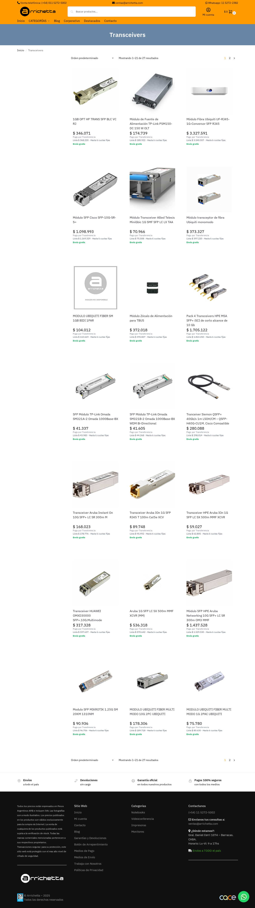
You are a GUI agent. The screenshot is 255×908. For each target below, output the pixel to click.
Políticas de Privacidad (88, 870)
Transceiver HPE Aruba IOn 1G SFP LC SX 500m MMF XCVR (207, 515)
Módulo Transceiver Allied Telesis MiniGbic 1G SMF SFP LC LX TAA (152, 220)
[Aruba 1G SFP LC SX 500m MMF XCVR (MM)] (152, 583)
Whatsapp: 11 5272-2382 (223, 3)
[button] (229, 11)
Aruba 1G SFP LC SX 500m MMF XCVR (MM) (151, 613)
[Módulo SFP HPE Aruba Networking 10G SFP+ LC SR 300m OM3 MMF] (209, 583)
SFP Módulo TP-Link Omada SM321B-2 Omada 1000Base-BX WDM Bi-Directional (152, 418)
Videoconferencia (142, 819)
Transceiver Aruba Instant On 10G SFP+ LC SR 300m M (93, 515)
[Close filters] (62, 58)
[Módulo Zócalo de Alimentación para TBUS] (152, 288)
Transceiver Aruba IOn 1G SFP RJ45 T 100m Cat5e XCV (150, 515)
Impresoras (138, 825)
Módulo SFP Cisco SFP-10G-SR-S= (94, 220)
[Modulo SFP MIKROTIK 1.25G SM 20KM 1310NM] (95, 681)
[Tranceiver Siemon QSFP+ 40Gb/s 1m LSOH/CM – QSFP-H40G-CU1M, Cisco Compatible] (209, 386)
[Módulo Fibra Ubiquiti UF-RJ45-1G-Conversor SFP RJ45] (209, 91)
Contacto (80, 825)
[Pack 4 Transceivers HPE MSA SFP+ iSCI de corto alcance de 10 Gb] (209, 288)
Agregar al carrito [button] (95, 152)
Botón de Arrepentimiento (91, 844)
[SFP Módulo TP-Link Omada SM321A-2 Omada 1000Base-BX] (95, 386)
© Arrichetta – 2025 (37, 895)
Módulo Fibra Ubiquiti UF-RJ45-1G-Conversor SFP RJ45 (208, 121)
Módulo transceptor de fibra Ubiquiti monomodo (205, 220)
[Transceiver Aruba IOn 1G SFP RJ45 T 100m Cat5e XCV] (152, 484)
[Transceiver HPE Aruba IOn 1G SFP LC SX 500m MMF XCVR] (209, 484)
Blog (77, 831)
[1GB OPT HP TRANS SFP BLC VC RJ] (95, 91)
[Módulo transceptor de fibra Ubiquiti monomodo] (209, 189)
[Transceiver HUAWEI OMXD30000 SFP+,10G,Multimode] (95, 583)
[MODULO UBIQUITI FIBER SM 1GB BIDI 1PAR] (95, 288)
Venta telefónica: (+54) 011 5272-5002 (43, 3)
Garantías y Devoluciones (90, 838)
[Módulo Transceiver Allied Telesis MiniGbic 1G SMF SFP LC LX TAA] (152, 189)
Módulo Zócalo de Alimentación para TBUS (151, 318)
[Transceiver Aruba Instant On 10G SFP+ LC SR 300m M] (95, 484)
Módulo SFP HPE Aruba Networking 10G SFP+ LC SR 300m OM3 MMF (205, 615)
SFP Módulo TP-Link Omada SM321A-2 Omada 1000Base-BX (95, 416)
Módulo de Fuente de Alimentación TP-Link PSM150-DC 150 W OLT (151, 123)
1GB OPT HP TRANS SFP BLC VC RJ (94, 121)
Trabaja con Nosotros (87, 863)
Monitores (137, 831)
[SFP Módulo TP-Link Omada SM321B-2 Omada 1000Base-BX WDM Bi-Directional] (152, 386)
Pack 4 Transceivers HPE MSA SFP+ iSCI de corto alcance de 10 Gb (206, 320)
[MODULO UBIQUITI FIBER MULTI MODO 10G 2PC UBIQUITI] (152, 681)
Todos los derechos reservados (43, 899)
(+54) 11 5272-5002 (201, 812)
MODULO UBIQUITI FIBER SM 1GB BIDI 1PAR (93, 318)
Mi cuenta (208, 14)
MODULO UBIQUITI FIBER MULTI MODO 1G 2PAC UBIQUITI (208, 711)
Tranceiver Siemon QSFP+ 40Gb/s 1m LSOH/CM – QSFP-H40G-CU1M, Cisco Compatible (207, 418)
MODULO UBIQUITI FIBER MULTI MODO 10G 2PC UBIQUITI (152, 711)
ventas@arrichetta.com (129, 3)
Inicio (20, 50)
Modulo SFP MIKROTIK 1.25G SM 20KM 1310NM (95, 711)
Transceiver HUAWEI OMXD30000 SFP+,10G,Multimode (87, 615)
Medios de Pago (84, 851)
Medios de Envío (84, 857)
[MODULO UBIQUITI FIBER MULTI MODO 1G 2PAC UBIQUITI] (209, 681)
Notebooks (138, 812)
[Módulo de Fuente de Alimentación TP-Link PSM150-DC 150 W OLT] (152, 91)
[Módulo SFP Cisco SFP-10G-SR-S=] (95, 189)
